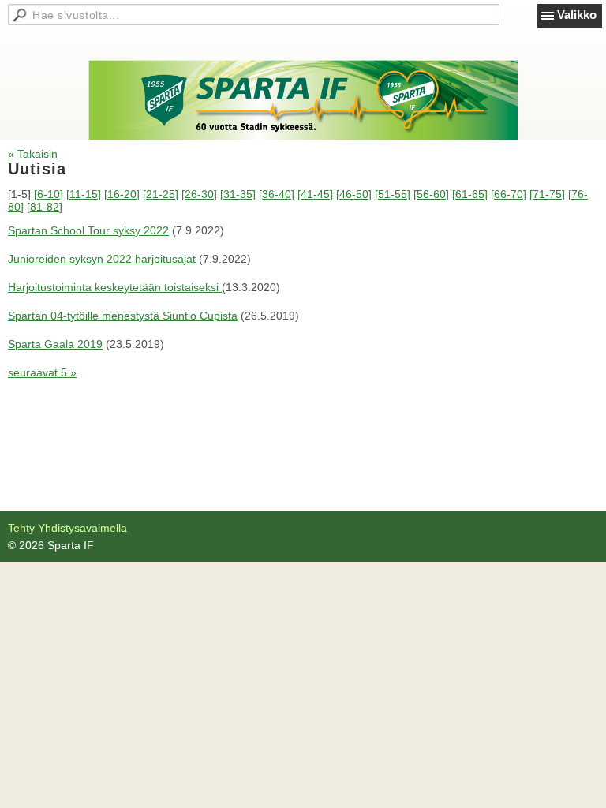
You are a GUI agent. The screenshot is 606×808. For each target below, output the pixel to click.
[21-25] (160, 194)
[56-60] (431, 194)
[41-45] (315, 194)
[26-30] (199, 194)
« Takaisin (33, 154)
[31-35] (238, 194)
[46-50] (354, 194)
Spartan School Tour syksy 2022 (88, 230)
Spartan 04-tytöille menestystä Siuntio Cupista (123, 315)
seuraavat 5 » (42, 372)
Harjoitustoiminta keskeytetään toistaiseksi (115, 287)
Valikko (577, 14)
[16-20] (122, 194)
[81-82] (44, 206)
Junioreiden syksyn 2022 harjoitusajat (102, 258)
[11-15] (83, 194)
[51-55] (392, 194)
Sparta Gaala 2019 (55, 344)
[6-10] (48, 194)
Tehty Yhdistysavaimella (67, 528)
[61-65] (470, 194)
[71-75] (547, 194)
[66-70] (508, 194)
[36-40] (276, 194)
